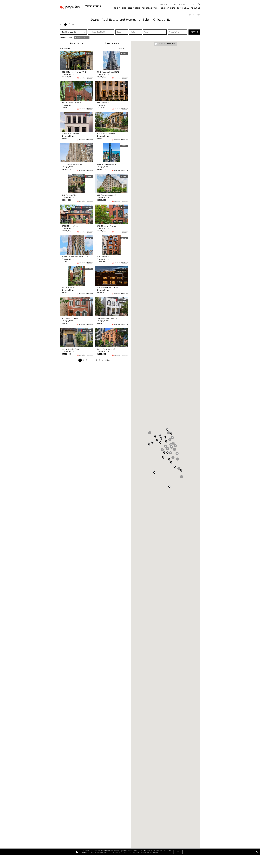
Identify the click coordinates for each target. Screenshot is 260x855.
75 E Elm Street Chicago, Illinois (107, 236)
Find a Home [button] (120, 8)
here (157, 853)
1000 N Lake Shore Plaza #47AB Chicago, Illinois (73, 238)
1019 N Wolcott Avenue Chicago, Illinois (111, 113)
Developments (168, 8)
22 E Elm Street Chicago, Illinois (107, 82)
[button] (177, 453)
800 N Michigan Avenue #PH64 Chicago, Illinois (76, 53)
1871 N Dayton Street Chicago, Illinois (75, 298)
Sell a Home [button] (134, 8)
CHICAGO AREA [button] (166, 5)
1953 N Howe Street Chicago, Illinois (74, 267)
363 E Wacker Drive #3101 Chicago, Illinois (109, 145)
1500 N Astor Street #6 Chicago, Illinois (110, 329)
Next (108, 360)
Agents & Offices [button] (150, 8)
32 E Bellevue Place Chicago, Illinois (74, 175)
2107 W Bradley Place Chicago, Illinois (75, 329)
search (194, 32)
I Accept (178, 852)
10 (105, 360)
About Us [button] (195, 8)
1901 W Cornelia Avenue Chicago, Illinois (76, 82)
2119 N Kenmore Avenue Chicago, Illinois (111, 206)
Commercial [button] (183, 8)
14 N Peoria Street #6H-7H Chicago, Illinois (109, 268)
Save (112, 43)
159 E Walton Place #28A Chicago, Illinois (76, 144)
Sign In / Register (187, 5)
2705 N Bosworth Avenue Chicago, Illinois (74, 207)
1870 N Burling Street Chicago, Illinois (75, 113)
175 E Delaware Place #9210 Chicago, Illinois (110, 53)
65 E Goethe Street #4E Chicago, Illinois (111, 175)
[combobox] (73, 32)
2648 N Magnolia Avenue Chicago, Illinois (111, 298)
